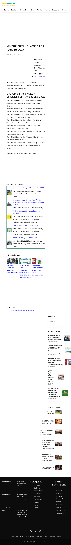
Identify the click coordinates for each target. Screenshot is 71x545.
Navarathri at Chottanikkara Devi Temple (48, 422)
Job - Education (39, 76)
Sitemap (59, 536)
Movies (36, 502)
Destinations (24, 10)
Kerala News (15, 536)
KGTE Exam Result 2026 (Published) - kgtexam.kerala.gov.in (22, 498)
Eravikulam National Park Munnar (60, 499)
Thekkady (59, 504)
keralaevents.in (42, 541)
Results (39, 10)
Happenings (38, 499)
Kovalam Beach (61, 513)
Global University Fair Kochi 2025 (24, 238)
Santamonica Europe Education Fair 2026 (28, 188)
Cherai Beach (61, 510)
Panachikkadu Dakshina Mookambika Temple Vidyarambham (48, 444)
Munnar (58, 507)
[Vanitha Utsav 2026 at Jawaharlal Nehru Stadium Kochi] (9, 217)
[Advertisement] (35, 27)
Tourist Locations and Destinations (22, 311)
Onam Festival (50, 412)
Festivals (14, 10)
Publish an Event (30, 536)
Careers (47, 10)
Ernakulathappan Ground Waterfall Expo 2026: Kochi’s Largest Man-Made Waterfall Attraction (28, 202)
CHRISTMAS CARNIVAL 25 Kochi (25, 225)
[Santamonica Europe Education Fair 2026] (9, 192)
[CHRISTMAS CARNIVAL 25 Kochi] (9, 230)
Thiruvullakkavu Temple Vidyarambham (47, 432)
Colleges (37, 488)
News (32, 10)
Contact (64, 10)
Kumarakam (60, 516)
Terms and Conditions (50, 536)
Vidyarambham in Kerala (48, 468)
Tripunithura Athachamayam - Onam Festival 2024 (48, 457)
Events (6, 10)
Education (55, 10)
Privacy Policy (39, 536)
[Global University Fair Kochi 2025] (9, 242)
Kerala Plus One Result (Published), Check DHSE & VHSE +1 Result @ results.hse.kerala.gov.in (22, 513)
